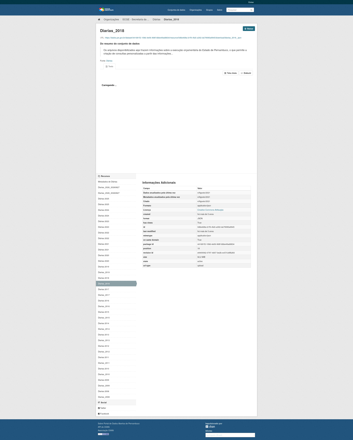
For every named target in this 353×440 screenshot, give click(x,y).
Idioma (208, 430)
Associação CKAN (106, 430)
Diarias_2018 (171, 19)
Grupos (209, 9)
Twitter (103, 408)
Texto (110, 66)
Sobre (219, 9)
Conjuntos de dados (176, 9)
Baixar (250, 28)
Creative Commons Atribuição (210, 209)
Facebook (104, 413)
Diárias (156, 19)
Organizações (196, 9)
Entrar (251, 2)
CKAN (210, 426)
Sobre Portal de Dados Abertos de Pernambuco (119, 423)
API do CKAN (103, 426)
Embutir (247, 73)
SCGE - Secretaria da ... (135, 19)
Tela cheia (232, 73)
